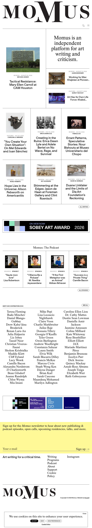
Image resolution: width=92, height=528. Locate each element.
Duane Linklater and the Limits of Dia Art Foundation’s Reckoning (76, 191)
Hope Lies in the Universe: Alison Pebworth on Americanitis (15, 190)
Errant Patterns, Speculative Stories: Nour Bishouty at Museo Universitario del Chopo (76, 146)
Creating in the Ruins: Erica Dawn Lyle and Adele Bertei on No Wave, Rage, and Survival (46, 146)
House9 (86, 498)
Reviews (16, 75)
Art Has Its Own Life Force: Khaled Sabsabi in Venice (77, 100)
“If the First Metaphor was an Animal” (57, 278)
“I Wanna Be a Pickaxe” (34, 276)
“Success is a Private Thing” (80, 276)
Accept (34, 521)
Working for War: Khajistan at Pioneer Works (77, 80)
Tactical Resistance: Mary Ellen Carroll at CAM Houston (22, 85)
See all (85, 305)
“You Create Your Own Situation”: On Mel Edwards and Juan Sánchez (15, 146)
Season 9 (7, 271)
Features (72, 91)
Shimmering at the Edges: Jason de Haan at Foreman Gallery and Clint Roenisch (46, 192)
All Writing (84, 207)
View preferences (54, 521)
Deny (42, 521)
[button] (84, 514)
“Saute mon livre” (11, 276)
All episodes (83, 290)
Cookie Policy (46, 524)
